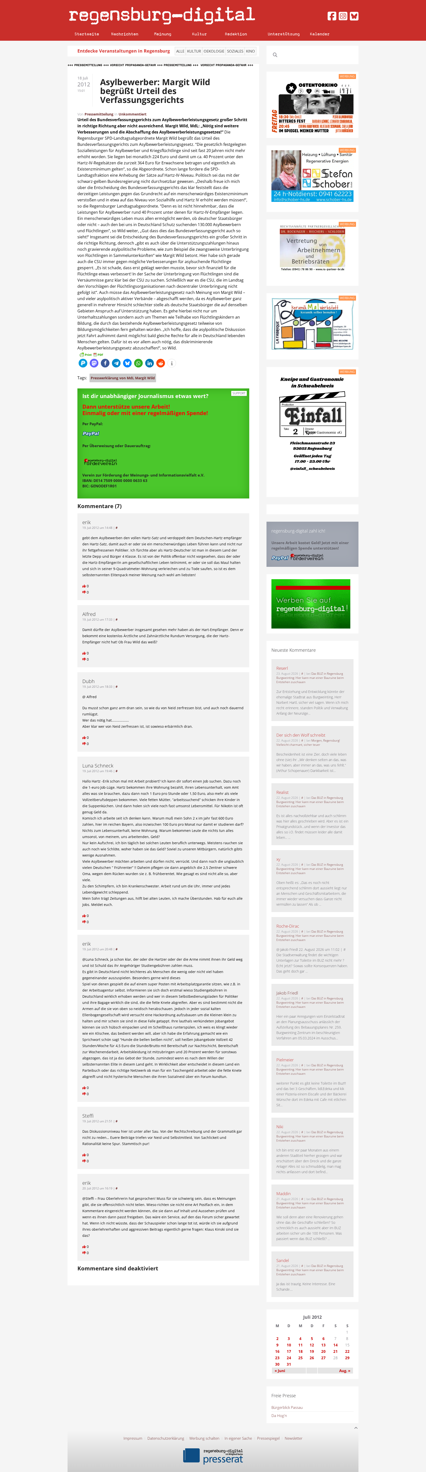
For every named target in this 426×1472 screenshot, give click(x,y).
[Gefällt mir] (84, 586)
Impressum (133, 1438)
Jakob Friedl (287, 993)
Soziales (235, 51)
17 (289, 1351)
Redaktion (236, 34)
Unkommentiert (132, 114)
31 (289, 1364)
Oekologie (214, 51)
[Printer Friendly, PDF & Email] (91, 354)
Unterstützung (284, 34)
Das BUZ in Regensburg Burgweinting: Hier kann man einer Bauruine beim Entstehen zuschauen (310, 677)
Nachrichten (124, 34)
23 (277, 1357)
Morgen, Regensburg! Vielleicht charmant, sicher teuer (308, 742)
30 (277, 1364)
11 (300, 1344)
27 (323, 1357)
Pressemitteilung (99, 114)
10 (289, 1344)
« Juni (280, 1370)
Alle (180, 51)
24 (289, 1357)
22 (347, 1351)
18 (300, 1351)
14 (335, 1344)
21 (335, 1351)
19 (312, 1351)
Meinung (162, 34)
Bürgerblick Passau (287, 1407)
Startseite (86, 34)
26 (312, 1357)
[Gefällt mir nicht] (84, 592)
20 (323, 1351)
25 (300, 1357)
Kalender (320, 34)
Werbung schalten (204, 1438)
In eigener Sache (238, 1438)
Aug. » (344, 1370)
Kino (250, 51)
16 (277, 1351)
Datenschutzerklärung (165, 1438)
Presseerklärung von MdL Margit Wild (123, 378)
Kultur (199, 34)
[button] (83, 363)
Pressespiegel (268, 1438)
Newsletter (293, 1438)
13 (323, 1344)
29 (347, 1357)
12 (312, 1344)
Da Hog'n (279, 1415)
